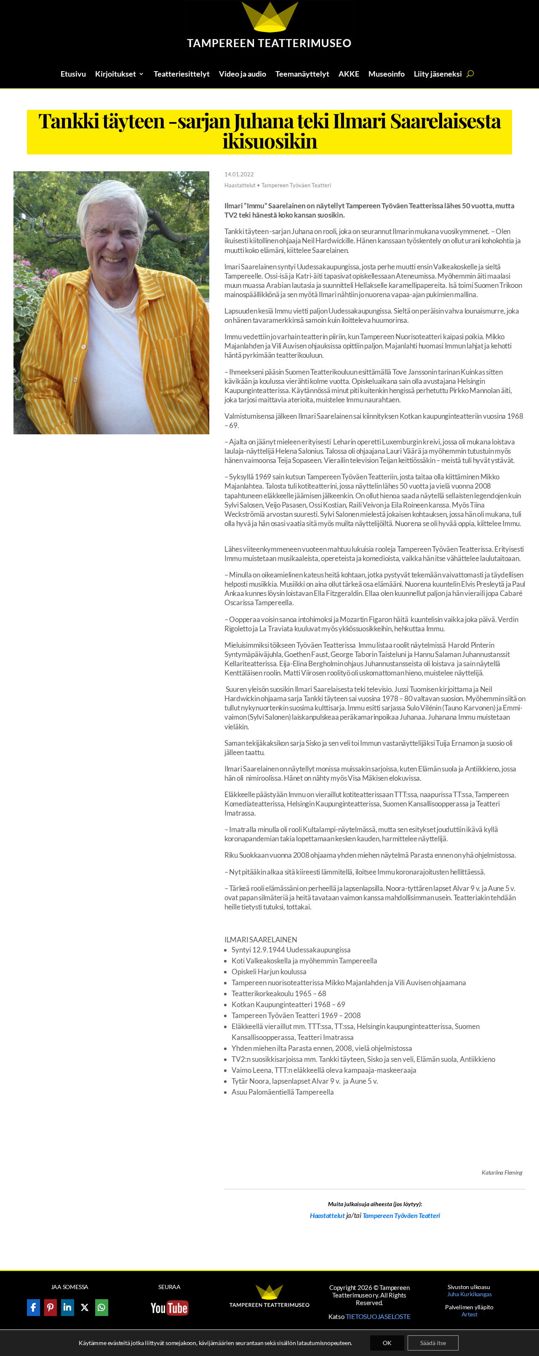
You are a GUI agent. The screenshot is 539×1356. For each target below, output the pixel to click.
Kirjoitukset (115, 74)
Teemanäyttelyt (302, 74)
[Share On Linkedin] (67, 1307)
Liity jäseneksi (438, 74)
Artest (470, 1314)
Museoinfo (386, 74)
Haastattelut (327, 1215)
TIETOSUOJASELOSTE (378, 1316)
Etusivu (73, 74)
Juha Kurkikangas (469, 1294)
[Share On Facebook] (33, 1307)
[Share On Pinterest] (50, 1307)
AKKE (349, 74)
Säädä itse (433, 1342)
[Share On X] (84, 1307)
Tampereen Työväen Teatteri (401, 1215)
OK (387, 1342)
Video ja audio (242, 74)
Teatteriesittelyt (182, 74)
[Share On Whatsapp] (101, 1307)
